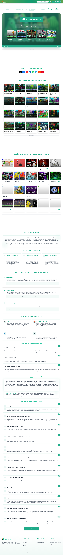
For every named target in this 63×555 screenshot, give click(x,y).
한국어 (51, 544)
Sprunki (28, 0)
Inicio (12, 0)
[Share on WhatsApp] (33, 72)
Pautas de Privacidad (40, 542)
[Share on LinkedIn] (30, 72)
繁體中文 (59, 542)
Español (59, 540)
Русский (55, 542)
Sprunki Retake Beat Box (11, 393)
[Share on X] (20, 72)
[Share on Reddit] (39, 72)
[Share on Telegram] (36, 72)
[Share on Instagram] (27, 72)
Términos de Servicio (40, 543)
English (51, 540)
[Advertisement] (31, 57)
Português (52, 542)
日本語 (55, 540)
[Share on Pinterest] (42, 72)
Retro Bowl (15, 1)
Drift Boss (23, 0)
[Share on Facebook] (23, 72)
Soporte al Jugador (40, 540)
